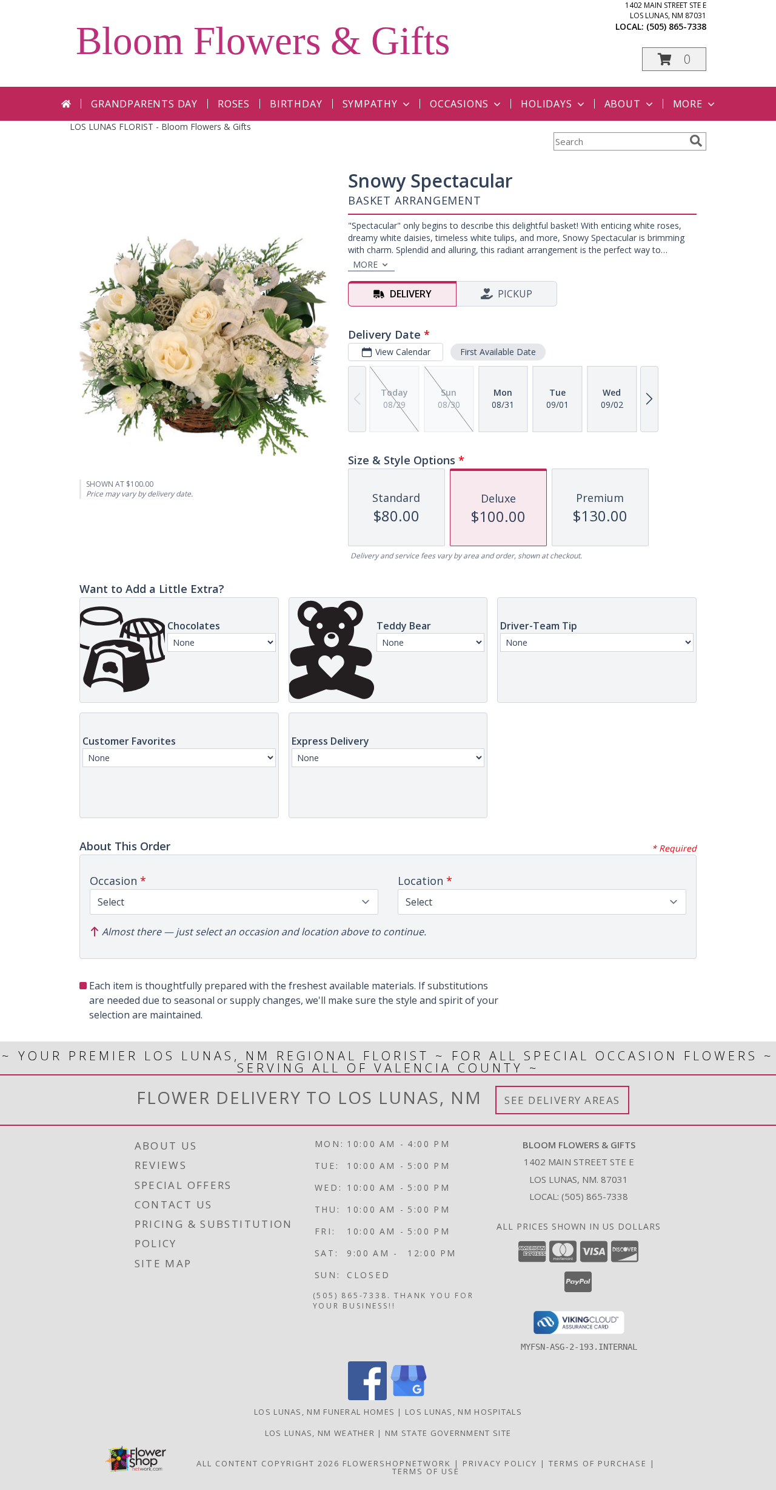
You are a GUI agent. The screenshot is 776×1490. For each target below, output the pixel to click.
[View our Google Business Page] (408, 1397)
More (688, 103)
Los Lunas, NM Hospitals (463, 1411)
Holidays (546, 103)
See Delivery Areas (562, 1100)
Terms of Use (426, 1471)
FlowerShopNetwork (397, 1463)
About (622, 103)
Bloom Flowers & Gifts (263, 41)
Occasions (459, 103)
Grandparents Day (144, 103)
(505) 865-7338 (676, 26)
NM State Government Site (448, 1432)
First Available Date (498, 351)
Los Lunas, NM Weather (320, 1432)
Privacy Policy (500, 1463)
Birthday (296, 103)
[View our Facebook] (367, 1397)
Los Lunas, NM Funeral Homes (324, 1411)
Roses (234, 103)
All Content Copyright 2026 (268, 1463)
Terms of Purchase (598, 1463)
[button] (674, 59)
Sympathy (370, 103)
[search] (696, 140)
